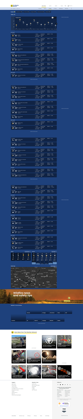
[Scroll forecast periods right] (56, 24)
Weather (14, 8)
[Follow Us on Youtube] (63, 385)
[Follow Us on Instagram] (60, 385)
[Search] (65, 5)
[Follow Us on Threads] (67, 385)
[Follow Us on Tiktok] (65, 385)
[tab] (52, 17)
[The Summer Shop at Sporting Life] (68, 318)
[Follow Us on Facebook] (58, 385)
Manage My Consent (15, 390)
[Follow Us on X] (70, 385)
